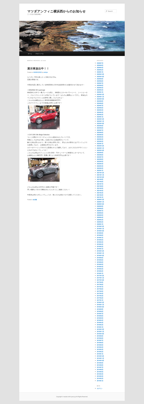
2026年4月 (100, 67)
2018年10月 (100, 255)
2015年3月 (100, 349)
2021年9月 (100, 179)
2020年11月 (100, 202)
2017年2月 (100, 298)
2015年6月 (100, 343)
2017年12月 (100, 276)
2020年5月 (100, 215)
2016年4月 (100, 320)
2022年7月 (100, 157)
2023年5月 (100, 135)
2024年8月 (100, 103)
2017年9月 (100, 282)
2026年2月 (100, 70)
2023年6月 (100, 132)
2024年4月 (100, 110)
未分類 (35, 200)
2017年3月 (100, 296)
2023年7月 (100, 130)
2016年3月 (100, 322)
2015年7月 (100, 340)
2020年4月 (100, 217)
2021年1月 (100, 197)
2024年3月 (100, 112)
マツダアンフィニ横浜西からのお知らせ (56, 11)
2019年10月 (100, 231)
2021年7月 (100, 184)
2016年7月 (100, 314)
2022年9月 (100, 153)
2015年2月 (100, 352)
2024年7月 (100, 105)
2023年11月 (100, 121)
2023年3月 (100, 139)
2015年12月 (100, 329)
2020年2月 (100, 222)
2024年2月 (100, 114)
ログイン (99, 388)
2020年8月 (100, 208)
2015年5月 (100, 345)
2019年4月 (100, 242)
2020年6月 (100, 213)
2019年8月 (100, 235)
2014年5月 (100, 372)
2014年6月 (100, 369)
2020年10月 (100, 204)
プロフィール (39, 54)
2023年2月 (100, 141)
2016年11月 (100, 305)
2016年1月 (100, 327)
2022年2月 (100, 168)
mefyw (46, 72)
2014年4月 (100, 374)
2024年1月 (100, 117)
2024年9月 (100, 101)
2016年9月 (100, 309)
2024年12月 (100, 94)
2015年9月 (100, 336)
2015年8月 (100, 338)
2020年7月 (100, 211)
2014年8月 (100, 365)
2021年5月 (100, 188)
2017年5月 (100, 291)
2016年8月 (100, 311)
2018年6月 (100, 262)
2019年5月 (100, 240)
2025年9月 (100, 79)
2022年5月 (100, 161)
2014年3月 (100, 376)
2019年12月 (100, 226)
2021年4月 (100, 191)
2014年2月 (100, 378)
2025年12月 (100, 74)
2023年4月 (100, 137)
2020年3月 (100, 220)
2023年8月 (100, 128)
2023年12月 (100, 119)
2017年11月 (100, 278)
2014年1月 (100, 381)
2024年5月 (100, 108)
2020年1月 (100, 224)
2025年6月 (100, 85)
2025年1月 (100, 92)
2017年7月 (100, 287)
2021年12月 (100, 173)
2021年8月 (100, 182)
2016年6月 (100, 316)
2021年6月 (100, 186)
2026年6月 (100, 65)
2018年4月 (100, 267)
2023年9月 (100, 126)
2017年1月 (100, 300)
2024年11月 (100, 97)
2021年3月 (100, 193)
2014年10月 (100, 360)
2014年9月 (100, 363)
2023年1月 (100, 144)
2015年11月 (100, 331)
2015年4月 (100, 347)
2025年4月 (100, 88)
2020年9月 (100, 206)
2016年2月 (100, 325)
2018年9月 (100, 258)
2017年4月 (100, 293)
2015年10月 (100, 334)
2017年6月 (100, 289)
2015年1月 (100, 354)
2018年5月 (100, 264)
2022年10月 (100, 150)
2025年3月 (100, 90)
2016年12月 (100, 302)
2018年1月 (100, 273)
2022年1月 (100, 170)
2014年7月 (100, 367)
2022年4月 (100, 164)
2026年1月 (100, 72)
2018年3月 (100, 269)
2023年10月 (100, 123)
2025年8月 (100, 81)
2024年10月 (100, 99)
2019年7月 (100, 238)
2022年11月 (100, 148)
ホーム (30, 54)
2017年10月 (100, 280)
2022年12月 (100, 146)
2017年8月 (100, 284)
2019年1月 (100, 249)
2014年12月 (100, 356)
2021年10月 (100, 177)
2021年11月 (100, 175)
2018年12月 (100, 251)
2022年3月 (100, 166)
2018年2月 (100, 271)
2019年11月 (100, 229)
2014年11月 (100, 358)
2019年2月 (100, 246)
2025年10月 (100, 76)
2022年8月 (100, 155)
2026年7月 (100, 63)
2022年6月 (100, 159)
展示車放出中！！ (38, 68)
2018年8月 (100, 260)
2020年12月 (100, 199)
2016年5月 (100, 318)
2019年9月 (100, 233)
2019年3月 (100, 244)
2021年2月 (100, 195)
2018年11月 (100, 253)
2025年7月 (100, 83)
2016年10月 (100, 307)
